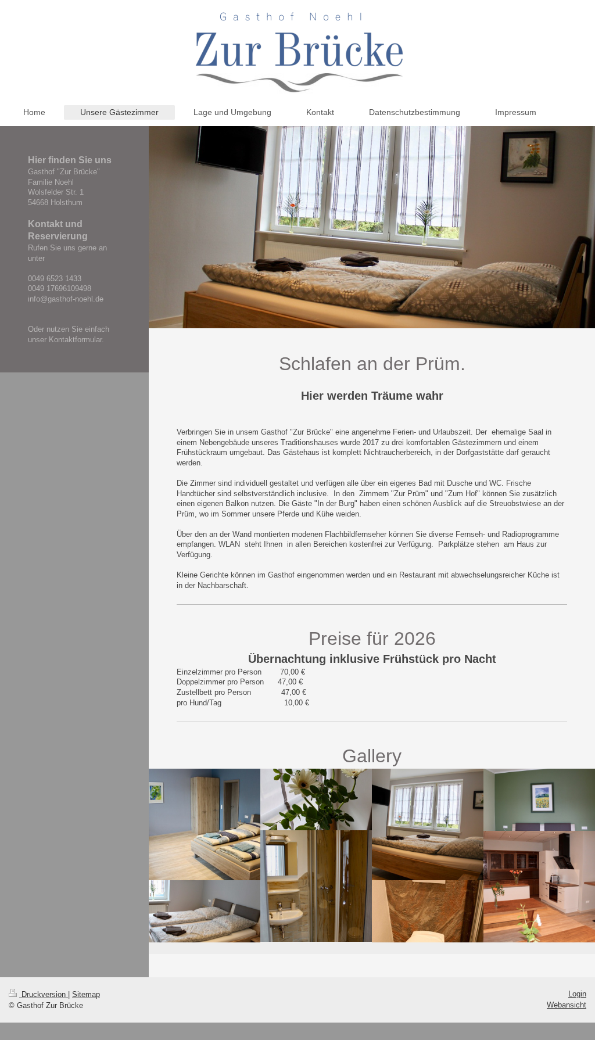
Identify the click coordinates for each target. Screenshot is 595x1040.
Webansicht (566, 1004)
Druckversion (43, 994)
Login (577, 993)
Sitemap (86, 994)
